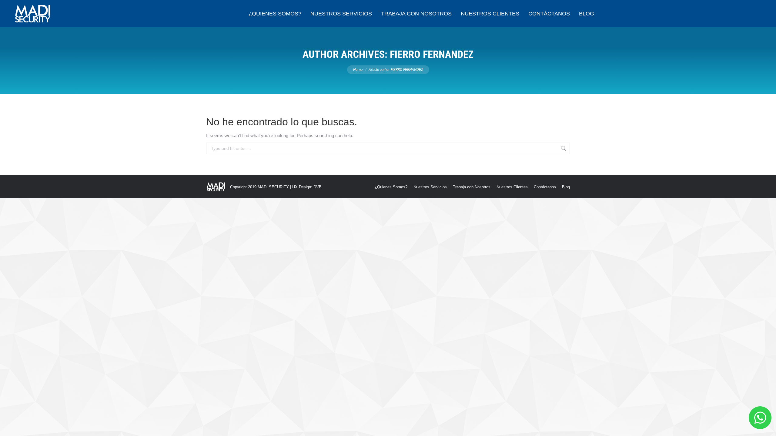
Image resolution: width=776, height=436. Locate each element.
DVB (317, 187)
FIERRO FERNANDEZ (431, 54)
